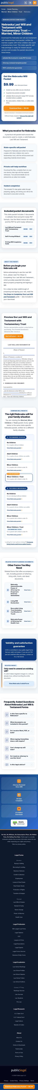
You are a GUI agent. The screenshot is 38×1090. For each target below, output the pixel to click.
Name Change (19, 909)
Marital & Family (19, 906)
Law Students (19, 998)
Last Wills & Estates (19, 902)
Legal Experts (19, 947)
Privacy (6, 1080)
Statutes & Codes (19, 1025)
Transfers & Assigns (19, 893)
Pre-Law (19, 1002)
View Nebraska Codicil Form (19, 683)
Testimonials (19, 1049)
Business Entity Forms (19, 955)
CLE (19, 936)
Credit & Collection (19, 874)
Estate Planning (12, 9)
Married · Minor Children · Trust (11, 12)
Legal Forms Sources (19, 951)
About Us (19, 1037)
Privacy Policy (19, 1056)
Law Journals (19, 994)
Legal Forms (19, 855)
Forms (3, 9)
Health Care (19, 917)
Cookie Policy (14, 1080)
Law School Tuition (19, 978)
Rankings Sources (19, 990)
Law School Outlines (19, 981)
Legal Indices (19, 1021)
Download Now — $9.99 (19, 108)
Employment (19, 878)
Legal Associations (19, 944)
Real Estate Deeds (19, 886)
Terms (32, 1080)
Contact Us (19, 1041)
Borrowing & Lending (19, 867)
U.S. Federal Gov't (19, 1017)
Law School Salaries (19, 974)
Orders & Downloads (19, 1045)
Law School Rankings (19, 966)
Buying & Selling (19, 863)
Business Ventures (19, 871)
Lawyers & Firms (19, 940)
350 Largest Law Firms (19, 929)
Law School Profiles (19, 970)
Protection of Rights (19, 889)
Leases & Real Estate (19, 882)
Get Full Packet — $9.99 (14, 336)
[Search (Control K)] (25, 2)
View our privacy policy (18, 844)
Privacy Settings (24, 1080)
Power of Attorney (19, 913)
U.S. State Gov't (19, 1013)
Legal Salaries (19, 932)
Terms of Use (19, 1052)
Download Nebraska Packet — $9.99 (19, 1087)
